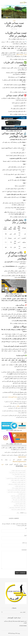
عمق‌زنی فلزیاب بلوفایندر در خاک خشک (18, 495)
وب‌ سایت (24, 542)
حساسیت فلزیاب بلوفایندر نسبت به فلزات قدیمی (16, 492)
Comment (24, 549)
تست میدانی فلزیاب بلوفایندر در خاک (18, 488)
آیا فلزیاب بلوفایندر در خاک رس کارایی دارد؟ (17, 472)
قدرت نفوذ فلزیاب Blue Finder (19, 505)
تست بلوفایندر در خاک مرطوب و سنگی (18, 480)
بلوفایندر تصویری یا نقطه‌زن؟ (20, 476)
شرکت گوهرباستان (12, 397)
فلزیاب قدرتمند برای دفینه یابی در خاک (18, 501)
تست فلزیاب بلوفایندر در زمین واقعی (18, 482)
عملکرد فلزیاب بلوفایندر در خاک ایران (18, 497)
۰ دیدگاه (18, 513)
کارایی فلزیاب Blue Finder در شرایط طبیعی (17, 507)
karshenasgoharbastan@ (19, 461)
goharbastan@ (22, 457)
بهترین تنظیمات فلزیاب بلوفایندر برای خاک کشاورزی (15, 478)
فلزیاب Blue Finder (22, 54)
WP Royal (10, 633)
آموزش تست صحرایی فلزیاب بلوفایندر (18, 470)
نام (26, 528)
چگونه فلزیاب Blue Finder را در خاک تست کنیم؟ (16, 490)
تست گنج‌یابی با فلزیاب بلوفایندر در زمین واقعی (16, 484)
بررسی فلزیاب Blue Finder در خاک (18, 474)
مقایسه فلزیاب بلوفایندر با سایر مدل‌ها (18, 509)
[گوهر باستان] (22, 2)
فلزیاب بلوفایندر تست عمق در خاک (19, 499)
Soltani (22, 512)
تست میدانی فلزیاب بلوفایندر (20, 486)
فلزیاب (14, 20)
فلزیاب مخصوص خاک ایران (20, 503)
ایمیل (25, 535)
